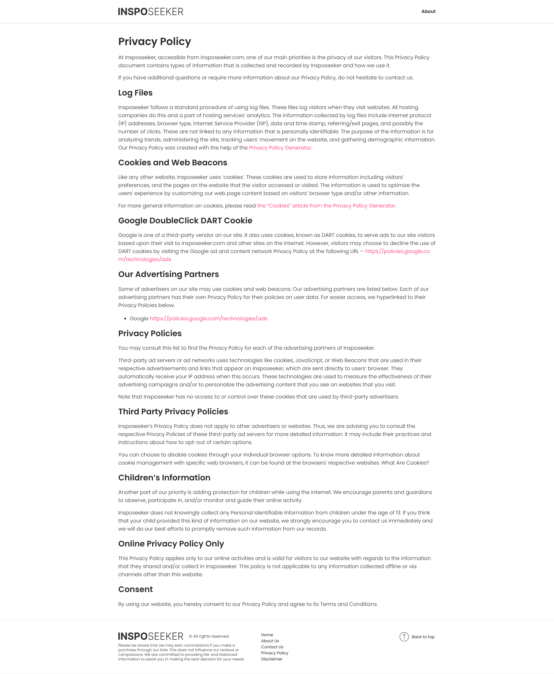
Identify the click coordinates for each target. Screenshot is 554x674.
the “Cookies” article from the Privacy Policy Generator (326, 205)
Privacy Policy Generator (280, 147)
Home (267, 635)
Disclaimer (271, 659)
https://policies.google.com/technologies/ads (208, 318)
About (429, 11)
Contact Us (272, 647)
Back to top (423, 637)
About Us (270, 641)
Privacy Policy (275, 653)
